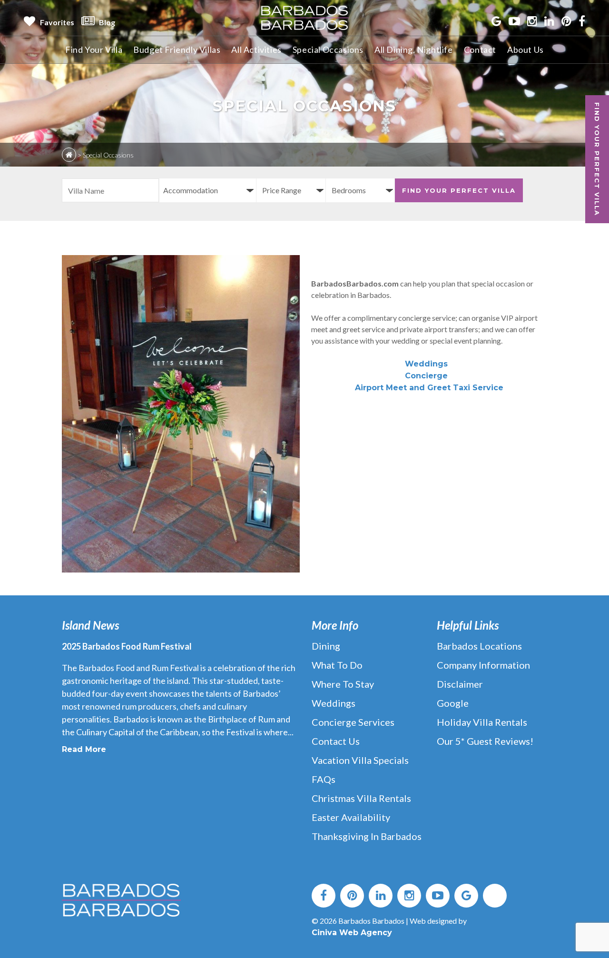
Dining (326, 646)
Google (453, 703)
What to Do (337, 665)
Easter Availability (351, 817)
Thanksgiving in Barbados (367, 836)
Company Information (483, 665)
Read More (84, 749)
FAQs (323, 779)
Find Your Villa (93, 49)
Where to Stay (343, 684)
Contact (480, 49)
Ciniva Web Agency (352, 932)
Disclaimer (460, 684)
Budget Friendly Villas (176, 49)
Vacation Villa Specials (360, 760)
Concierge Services (353, 722)
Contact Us (336, 741)
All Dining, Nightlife (413, 49)
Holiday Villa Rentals (482, 722)
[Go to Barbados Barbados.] (69, 155)
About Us (525, 49)
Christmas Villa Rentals (361, 798)
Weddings (426, 363)
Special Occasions (328, 49)
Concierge (426, 375)
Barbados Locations (479, 646)
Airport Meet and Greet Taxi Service (429, 387)
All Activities (256, 49)
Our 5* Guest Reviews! (485, 741)
